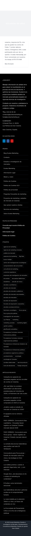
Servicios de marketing (11, 209)
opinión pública (8, 326)
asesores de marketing (10, 256)
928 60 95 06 (11, 112)
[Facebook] (8, 141)
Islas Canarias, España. (10, 129)
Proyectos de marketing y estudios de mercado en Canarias (15, 199)
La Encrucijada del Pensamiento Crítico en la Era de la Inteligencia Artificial (14, 510)
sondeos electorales (9, 362)
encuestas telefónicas (18, 278)
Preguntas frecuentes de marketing (15, 194)
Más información (9, 64)
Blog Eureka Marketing (11, 153)
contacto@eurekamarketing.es (12, 114)
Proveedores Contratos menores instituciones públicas (13, 334)
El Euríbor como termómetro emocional (13, 484)
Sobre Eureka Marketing (11, 213)
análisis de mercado (9, 253)
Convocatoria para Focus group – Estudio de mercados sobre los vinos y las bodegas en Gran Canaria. (14, 456)
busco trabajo (8, 259)
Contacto (7, 157)
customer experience (10, 272)
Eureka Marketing (9, 168)
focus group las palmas (10, 313)
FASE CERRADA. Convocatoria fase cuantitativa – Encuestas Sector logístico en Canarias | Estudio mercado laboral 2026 (15, 424)
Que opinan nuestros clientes (13, 205)
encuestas (7, 278)
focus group (22, 310)
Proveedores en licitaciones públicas (14, 349)
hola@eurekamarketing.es (11, 117)
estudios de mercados (10, 297)
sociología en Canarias (10, 359)
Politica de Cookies (10, 181)
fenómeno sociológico (10, 310)
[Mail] (21, 141)
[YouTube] (12, 141)
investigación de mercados (11, 316)
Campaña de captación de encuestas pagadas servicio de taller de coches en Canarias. (15, 379)
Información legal (8, 232)
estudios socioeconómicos (11, 307)
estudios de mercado (10, 288)
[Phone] (25, 141)
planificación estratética (10, 329)
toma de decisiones (9, 365)
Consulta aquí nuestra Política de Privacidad (14, 227)
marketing (15, 319)
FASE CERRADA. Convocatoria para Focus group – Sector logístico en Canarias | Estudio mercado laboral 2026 (15, 435)
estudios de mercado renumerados (14, 294)
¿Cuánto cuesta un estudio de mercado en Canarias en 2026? (14, 408)
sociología (18, 356)
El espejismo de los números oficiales (13, 415)
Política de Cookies (9, 235)
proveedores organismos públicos (14, 353)
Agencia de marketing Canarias (13, 250)
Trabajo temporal (22, 365)
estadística (7, 281)
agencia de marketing (10, 246)
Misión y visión (8, 177)
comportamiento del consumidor (13, 266)
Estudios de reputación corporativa (14, 304)
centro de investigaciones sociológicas (15, 262)
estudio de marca (17, 281)
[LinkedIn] (4, 141)
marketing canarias (9, 322)
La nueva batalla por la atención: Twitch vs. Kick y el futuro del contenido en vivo (14, 501)
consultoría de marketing (11, 269)
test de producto (22, 362)
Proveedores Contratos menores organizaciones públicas (13, 339)
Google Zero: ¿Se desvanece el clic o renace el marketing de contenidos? (15, 476)
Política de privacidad (11, 190)
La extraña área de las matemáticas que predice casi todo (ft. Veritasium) (15, 446)
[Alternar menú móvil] (27, 5)
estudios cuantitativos (10, 285)
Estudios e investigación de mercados (12, 163)
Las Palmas (7, 319)
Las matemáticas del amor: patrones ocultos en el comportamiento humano (15, 492)
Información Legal (9, 173)
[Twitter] (17, 141)
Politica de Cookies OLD (11, 185)
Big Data (21, 256)
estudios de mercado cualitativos (13, 291)
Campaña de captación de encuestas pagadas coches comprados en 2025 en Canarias (14, 400)
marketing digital (22, 322)
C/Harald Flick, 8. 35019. (11, 123)
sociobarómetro (8, 356)
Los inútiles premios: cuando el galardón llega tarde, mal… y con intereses (14, 467)
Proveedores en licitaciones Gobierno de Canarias (15, 345)
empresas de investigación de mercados (15, 275)
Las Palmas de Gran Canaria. (12, 126)
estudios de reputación (10, 300)
